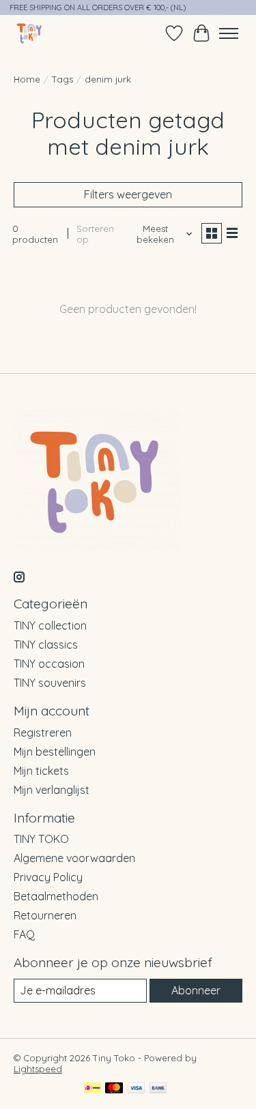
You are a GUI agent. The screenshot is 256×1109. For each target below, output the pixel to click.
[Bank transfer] (158, 1088)
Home (27, 79)
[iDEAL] (92, 1088)
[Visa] (136, 1088)
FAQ (24, 934)
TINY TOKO (41, 839)
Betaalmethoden (56, 896)
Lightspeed (38, 1068)
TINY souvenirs (50, 683)
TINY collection (50, 625)
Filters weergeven (128, 194)
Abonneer (196, 990)
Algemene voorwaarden (74, 858)
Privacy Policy (48, 877)
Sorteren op (95, 234)
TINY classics (46, 644)
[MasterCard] (114, 1088)
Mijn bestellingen (55, 751)
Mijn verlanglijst (51, 790)
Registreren (43, 732)
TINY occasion (49, 663)
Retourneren (45, 915)
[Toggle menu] (228, 33)
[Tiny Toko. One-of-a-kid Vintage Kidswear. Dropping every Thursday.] (30, 33)
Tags (62, 79)
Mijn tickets (41, 771)
